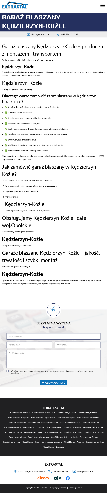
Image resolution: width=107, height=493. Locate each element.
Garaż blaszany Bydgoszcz (18, 417)
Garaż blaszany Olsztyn (13, 432)
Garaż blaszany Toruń (11, 442)
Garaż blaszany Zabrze (95, 442)
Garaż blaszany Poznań (53, 432)
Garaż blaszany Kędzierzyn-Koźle (64, 437)
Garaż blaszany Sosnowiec (88, 417)
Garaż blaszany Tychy (31, 442)
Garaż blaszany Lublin (72, 427)
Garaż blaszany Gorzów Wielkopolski (43, 422)
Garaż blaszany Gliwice (17, 422)
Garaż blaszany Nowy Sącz (93, 427)
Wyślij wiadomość (53, 382)
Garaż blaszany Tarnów (89, 437)
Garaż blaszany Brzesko (87, 413)
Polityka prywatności (57, 488)
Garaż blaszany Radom (73, 432)
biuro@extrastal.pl (40, 34)
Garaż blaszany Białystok (20, 413)
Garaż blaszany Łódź (54, 427)
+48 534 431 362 (69, 34)
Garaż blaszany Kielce (90, 422)
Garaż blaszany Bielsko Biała (43, 413)
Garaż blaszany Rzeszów (94, 432)
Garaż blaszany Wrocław (74, 442)
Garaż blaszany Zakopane (53, 447)
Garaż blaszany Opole (33, 432)
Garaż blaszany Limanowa (33, 427)
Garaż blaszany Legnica (66, 417)
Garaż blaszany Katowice (70, 422)
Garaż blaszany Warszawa (52, 442)
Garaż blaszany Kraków (12, 427)
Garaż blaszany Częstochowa (43, 417)
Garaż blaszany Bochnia (66, 413)
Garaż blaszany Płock (17, 437)
